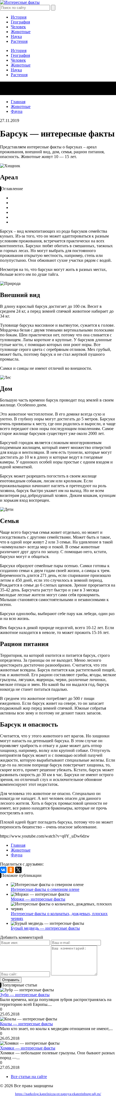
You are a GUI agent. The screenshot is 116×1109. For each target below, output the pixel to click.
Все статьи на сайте (29, 1076)
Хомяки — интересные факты (27, 1048)
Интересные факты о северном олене (45, 889)
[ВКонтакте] (3, 870)
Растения (19, 41)
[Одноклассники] (11, 870)
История (18, 17)
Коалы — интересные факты (26, 1023)
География (20, 22)
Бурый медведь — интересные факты (45, 928)
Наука (16, 36)
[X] (18, 870)
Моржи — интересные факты (38, 899)
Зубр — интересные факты (25, 994)
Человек (18, 27)
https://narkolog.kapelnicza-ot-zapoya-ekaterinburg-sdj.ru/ (58, 1094)
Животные (20, 31)
